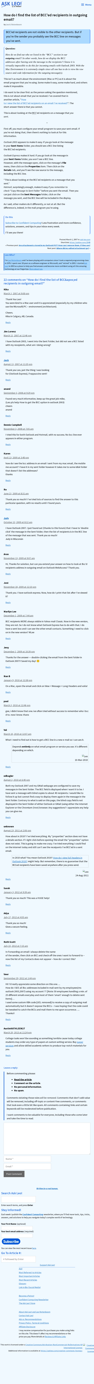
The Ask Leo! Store (27, 1303)
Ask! (21, 1268)
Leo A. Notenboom (14, 24)
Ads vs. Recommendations (30, 1319)
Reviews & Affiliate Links (55, 1336)
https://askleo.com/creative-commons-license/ (61, 1350)
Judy (6, 518)
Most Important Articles (29, 1276)
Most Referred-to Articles (30, 1272)
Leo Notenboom (15, 260)
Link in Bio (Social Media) (30, 1287)
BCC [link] (34, 112)
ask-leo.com (85, 239)
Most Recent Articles (28, 1280)
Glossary (22, 1283)
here (34, 1248)
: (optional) (13, 1224)
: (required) (17, 1231)
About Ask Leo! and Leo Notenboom (34, 1312)
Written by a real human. (47, 1188)
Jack (6, 360)
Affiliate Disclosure (27, 1326)
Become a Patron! (26, 1296)
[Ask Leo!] (12, 4)
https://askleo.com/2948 (80, 242)
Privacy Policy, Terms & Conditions (34, 1323)
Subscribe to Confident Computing (23, 222)
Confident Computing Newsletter (33, 1299)
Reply (8, 322)
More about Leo (35, 269)
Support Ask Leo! (47, 1265)
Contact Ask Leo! (26, 1315)
